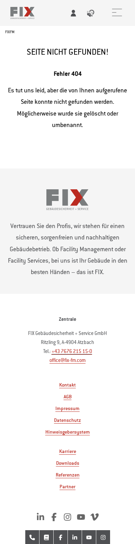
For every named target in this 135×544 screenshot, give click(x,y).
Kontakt (67, 385)
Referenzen (68, 475)
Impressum (67, 408)
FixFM (10, 32)
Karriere (67, 451)
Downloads (67, 463)
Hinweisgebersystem (67, 432)
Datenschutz (67, 420)
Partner (67, 486)
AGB (68, 396)
